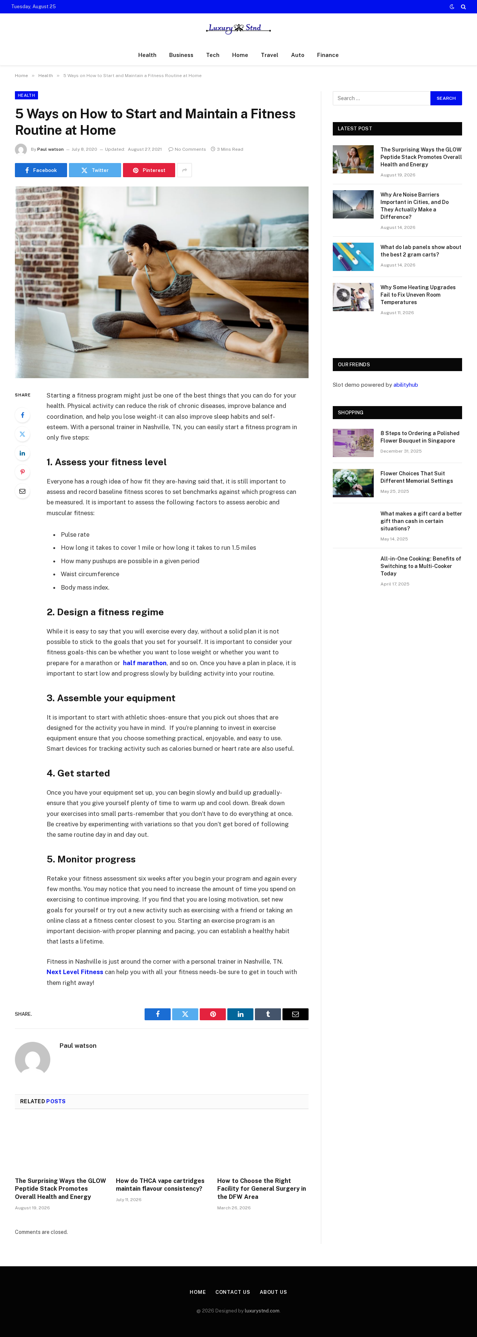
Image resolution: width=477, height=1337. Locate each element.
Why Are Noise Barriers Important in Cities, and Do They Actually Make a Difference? (414, 206)
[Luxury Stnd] (238, 29)
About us (273, 1292)
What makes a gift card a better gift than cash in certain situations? (421, 521)
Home (240, 55)
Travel (269, 55)
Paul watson (50, 149)
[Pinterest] (22, 472)
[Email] (22, 491)
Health (147, 55)
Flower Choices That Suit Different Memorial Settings (416, 477)
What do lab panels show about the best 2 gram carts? (420, 251)
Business (181, 55)
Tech (212, 55)
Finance (328, 55)
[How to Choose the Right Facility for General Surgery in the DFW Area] (263, 1145)
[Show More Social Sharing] (184, 170)
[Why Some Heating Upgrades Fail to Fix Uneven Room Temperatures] (353, 297)
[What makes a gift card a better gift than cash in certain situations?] (353, 523)
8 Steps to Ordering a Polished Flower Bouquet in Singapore (419, 437)
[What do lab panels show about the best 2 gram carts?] (353, 257)
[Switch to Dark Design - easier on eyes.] (452, 6)
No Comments (190, 149)
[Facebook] (22, 415)
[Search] (462, 6)
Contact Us (232, 1292)
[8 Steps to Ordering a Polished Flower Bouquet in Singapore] (353, 443)
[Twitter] (22, 434)
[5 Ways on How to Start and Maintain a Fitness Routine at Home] (162, 282)
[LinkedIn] (22, 453)
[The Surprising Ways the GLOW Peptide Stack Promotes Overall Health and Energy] (60, 1145)
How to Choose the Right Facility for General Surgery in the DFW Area (261, 1189)
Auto (297, 55)
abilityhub (406, 385)
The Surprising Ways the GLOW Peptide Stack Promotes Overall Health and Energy (60, 1189)
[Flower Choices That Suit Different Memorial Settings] (353, 483)
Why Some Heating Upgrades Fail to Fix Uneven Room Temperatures (418, 294)
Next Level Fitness (75, 972)
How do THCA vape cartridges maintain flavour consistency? (160, 1185)
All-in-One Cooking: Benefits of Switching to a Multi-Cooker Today (420, 566)
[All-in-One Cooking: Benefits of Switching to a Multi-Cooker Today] (353, 568)
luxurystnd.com (262, 1311)
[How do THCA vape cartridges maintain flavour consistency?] (161, 1145)
